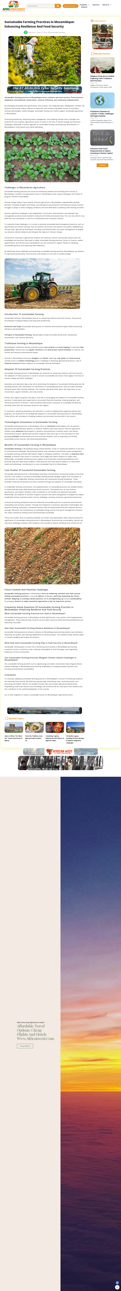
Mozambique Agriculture (57, 32)
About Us (105, 5)
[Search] (58, 6)
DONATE (84, 7)
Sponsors (96, 5)
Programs (83, 5)
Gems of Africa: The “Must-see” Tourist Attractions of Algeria (13, 738)
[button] (102, 165)
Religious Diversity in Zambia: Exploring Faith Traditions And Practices (102, 78)
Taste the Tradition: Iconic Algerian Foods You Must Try (34, 738)
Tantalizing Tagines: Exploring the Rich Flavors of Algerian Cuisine (55, 738)
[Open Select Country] (76, 6)
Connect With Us (25, 1046)
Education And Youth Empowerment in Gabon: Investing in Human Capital (101, 150)
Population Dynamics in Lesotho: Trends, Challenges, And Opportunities (102, 113)
